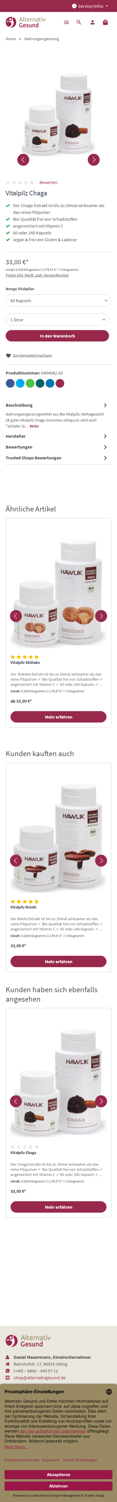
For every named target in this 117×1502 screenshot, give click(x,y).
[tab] (57, 415)
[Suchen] (79, 22)
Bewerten (48, 182)
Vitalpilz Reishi (23, 907)
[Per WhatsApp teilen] (30, 383)
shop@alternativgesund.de (40, 1377)
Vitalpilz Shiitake (25, 662)
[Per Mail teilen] (60, 383)
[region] (58, 615)
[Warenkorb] (105, 22)
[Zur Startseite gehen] (25, 22)
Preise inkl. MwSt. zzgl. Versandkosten (37, 275)
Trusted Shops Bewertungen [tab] (33, 458)
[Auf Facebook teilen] (10, 383)
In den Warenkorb (57, 336)
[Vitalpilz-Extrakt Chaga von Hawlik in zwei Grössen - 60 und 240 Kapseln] (58, 109)
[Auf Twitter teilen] (20, 383)
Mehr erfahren (58, 717)
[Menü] (66, 22)
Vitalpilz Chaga (23, 1152)
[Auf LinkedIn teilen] (50, 383)
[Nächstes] (94, 160)
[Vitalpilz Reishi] (58, 832)
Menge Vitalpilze (20, 288)
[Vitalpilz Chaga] (58, 1077)
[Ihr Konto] (92, 22)
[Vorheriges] (23, 160)
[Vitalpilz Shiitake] (58, 587)
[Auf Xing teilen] (40, 383)
